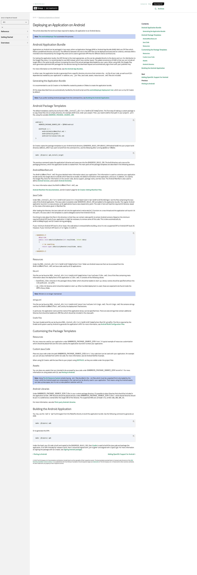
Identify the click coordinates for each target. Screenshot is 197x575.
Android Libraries (148, 64)
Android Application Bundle (151, 27)
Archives (161, 8)
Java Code (146, 42)
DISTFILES (80, 360)
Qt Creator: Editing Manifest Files (90, 190)
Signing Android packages (73, 449)
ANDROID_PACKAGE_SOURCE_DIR (61, 115)
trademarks (96, 462)
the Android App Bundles (74, 69)
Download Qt (158, 4)
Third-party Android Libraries (64, 402)
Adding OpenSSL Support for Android (121, 454)
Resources (146, 46)
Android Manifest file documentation (46, 190)
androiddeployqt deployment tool (101, 90)
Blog (149, 4)
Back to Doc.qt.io (39, 4)
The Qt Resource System (52, 378)
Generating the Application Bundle (154, 31)
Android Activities (65, 180)
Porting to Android (68, 372)
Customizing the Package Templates (154, 49)
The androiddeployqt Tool (48, 36)
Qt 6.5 (34, 17)
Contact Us (144, 4)
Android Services (44, 180)
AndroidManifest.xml (150, 39)
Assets (145, 61)
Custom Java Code (149, 57)
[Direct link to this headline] (66, 44)
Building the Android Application (97, 98)
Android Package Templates (151, 35)
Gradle (94, 445)
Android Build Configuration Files (112, 324)
